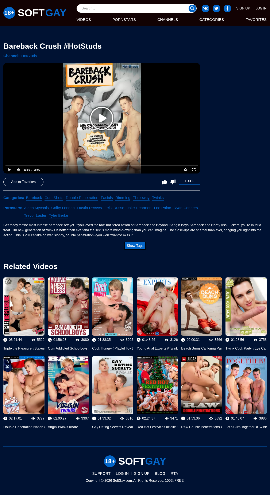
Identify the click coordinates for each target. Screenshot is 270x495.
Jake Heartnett (139, 208)
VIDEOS (84, 20)
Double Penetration (82, 198)
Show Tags (135, 246)
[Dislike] (173, 181)
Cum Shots (54, 198)
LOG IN (261, 8)
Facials (107, 198)
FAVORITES (256, 20)
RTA (174, 473)
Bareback (34, 198)
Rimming (122, 198)
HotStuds (29, 56)
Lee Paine (162, 208)
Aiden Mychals (36, 208)
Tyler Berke (58, 215)
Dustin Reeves (89, 208)
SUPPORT (101, 473)
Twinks (158, 198)
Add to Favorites (23, 182)
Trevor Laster (35, 215)
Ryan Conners (186, 208)
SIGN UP (243, 8)
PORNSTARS (124, 20)
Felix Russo (114, 208)
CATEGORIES (211, 20)
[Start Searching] (192, 8)
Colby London (63, 208)
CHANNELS (167, 20)
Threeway (141, 198)
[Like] (164, 181)
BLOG (160, 473)
